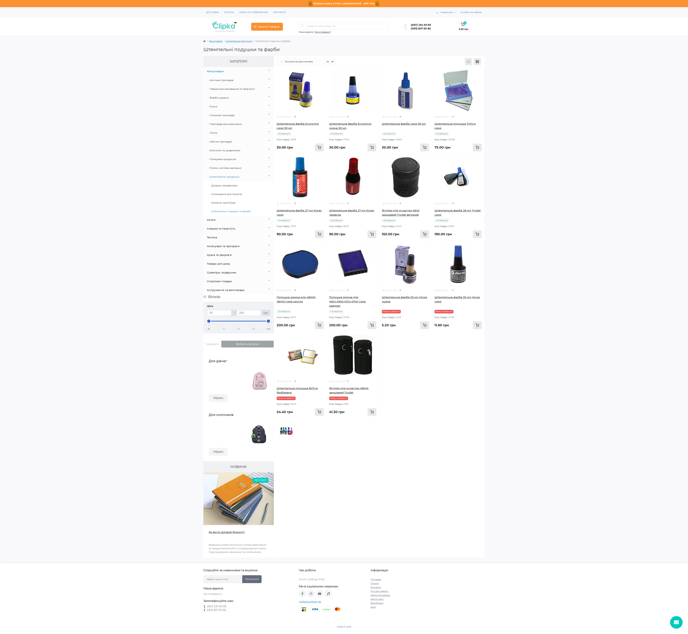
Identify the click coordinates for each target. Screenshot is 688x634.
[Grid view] (477, 61)
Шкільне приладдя (221, 80)
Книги (211, 219)
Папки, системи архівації (226, 167)
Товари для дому (218, 263)
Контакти (279, 12)
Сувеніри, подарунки (221, 272)
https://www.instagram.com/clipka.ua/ (311, 593)
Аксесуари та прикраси (223, 246)
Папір (213, 132)
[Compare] (318, 89)
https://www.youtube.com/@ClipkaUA (319, 593)
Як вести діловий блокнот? (227, 532)
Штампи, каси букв (223, 202)
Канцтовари (216, 41)
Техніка (212, 237)
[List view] (468, 61)
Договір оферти (379, 591)
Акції (373, 607)
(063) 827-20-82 (421, 28)
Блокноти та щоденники (225, 150)
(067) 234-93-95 (421, 25)
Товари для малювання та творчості (232, 88)
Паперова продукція (223, 159)
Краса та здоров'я (219, 255)
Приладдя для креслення (226, 124)
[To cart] (319, 147)
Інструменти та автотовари (226, 290)
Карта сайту (377, 599)
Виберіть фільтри (247, 344)
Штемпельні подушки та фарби (231, 211)
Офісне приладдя (221, 141)
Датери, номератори (224, 185)
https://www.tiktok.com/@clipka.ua (328, 593)
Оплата (229, 12)
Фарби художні (219, 97)
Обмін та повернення (253, 12)
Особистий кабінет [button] (471, 12)
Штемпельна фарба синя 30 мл (404, 123)
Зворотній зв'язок (380, 595)
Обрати (218, 398)
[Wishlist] (318, 82)
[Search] (303, 26)
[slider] (209, 321)
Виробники (377, 603)
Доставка (212, 12)
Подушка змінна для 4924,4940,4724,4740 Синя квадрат (347, 301)
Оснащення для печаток (226, 194)
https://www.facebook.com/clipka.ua (302, 593)
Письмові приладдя (222, 115)
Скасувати (212, 344)
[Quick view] (318, 75)
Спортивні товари (219, 281)
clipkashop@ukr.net (310, 601)
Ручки (213, 106)
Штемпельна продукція (239, 41)
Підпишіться (252, 579)
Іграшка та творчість (221, 228)
